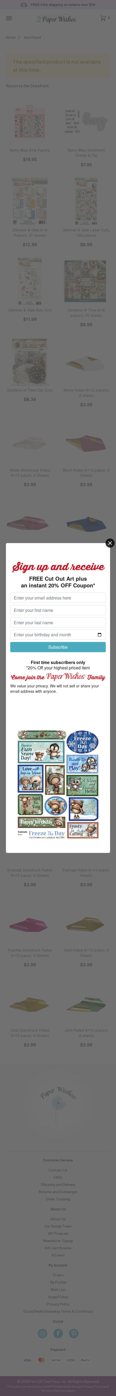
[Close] (110, 543)
